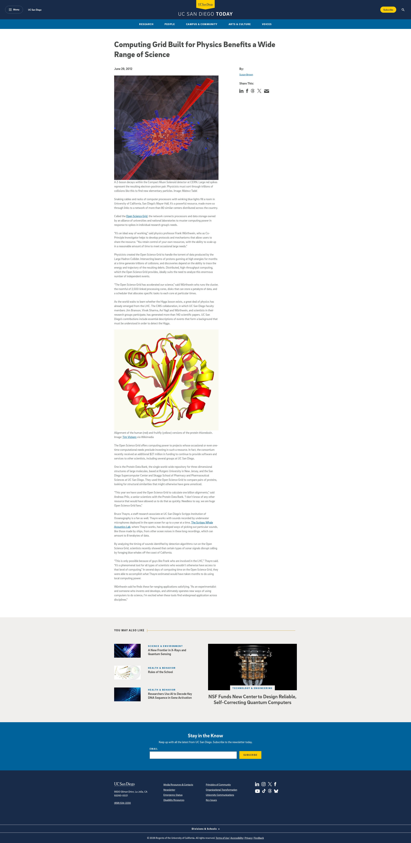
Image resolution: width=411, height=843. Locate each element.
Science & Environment (165, 646)
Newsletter (169, 789)
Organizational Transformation (221, 789)
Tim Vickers (129, 437)
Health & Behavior (162, 667)
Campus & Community (202, 24)
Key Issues (211, 800)
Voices (267, 24)
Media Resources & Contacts (178, 784)
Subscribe (388, 9)
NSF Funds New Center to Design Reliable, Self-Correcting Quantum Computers (252, 699)
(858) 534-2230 (122, 802)
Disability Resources (173, 800)
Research (146, 24)
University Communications (220, 794)
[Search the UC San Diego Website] (403, 10)
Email (154, 748)
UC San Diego (34, 9)
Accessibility (237, 837)
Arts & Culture (240, 24)
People (170, 24)
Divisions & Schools (205, 828)
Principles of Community (218, 784)
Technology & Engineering (252, 688)
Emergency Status (173, 794)
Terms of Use (222, 837)
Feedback (259, 837)
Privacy (249, 837)
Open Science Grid (136, 216)
